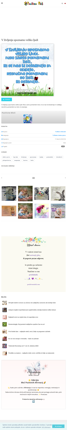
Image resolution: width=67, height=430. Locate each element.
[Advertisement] (33, 22)
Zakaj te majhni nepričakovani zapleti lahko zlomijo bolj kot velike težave (32, 310)
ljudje (41, 157)
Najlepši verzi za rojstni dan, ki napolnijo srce (23, 317)
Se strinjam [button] (58, 426)
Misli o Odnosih (61, 131)
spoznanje (33, 157)
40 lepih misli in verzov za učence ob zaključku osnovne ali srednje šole (32, 302)
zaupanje (17, 160)
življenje (24, 157)
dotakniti (59, 157)
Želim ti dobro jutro (60, 135)
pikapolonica (7, 160)
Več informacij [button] (46, 427)
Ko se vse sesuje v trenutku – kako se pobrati (23, 338)
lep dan (15, 157)
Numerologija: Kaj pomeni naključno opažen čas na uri (26, 324)
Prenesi (7, 99)
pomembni (49, 157)
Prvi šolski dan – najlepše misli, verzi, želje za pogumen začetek (29, 331)
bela (32, 160)
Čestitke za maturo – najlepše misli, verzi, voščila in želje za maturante (31, 353)
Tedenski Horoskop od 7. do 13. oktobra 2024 (23, 346)
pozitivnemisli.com (33, 284)
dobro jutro (6, 157)
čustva (25, 160)
